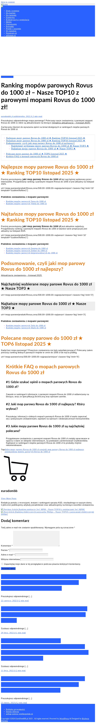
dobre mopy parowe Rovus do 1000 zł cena (24, 449)
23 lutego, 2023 (8, 703)
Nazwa (5, 550)
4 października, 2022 (21, 116)
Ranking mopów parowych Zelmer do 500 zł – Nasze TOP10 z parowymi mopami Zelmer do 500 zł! (43, 684)
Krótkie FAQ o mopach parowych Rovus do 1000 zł (32, 156)
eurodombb (6, 116)
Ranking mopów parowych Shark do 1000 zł (26, 328)
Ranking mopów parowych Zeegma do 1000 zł (27, 248)
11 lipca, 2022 (7, 671)
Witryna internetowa (10, 559)
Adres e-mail (7, 555)
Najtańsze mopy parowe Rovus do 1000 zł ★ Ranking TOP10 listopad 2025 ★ (45, 140)
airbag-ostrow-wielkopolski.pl (19, 714)
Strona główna (12, 712)
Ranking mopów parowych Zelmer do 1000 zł (26, 251)
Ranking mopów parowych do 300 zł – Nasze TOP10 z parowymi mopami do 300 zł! (44, 614)
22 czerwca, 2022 (9, 601)
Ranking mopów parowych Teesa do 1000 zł (26, 201)
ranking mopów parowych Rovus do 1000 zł (30, 452)
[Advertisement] (48, 56)
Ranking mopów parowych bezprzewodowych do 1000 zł (32, 253)
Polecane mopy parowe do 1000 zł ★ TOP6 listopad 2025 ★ (36, 154)
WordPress (64, 719)
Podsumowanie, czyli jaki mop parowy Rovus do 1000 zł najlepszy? (40, 143)
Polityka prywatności (15, 709)
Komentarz (7, 546)
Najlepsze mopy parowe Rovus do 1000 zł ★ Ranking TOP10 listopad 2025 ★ (45, 138)
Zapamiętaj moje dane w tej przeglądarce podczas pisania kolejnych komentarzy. (42, 564)
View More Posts (8, 498)
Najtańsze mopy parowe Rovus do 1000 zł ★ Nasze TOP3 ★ (43, 148)
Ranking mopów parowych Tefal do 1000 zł (25, 325)
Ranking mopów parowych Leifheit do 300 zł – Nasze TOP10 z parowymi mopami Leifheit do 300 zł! (43, 582)
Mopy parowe (7, 77)
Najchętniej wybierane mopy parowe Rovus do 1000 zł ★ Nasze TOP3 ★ (50, 146)
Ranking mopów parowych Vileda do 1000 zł (26, 204)
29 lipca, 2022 (7, 633)
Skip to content (8, 2)
